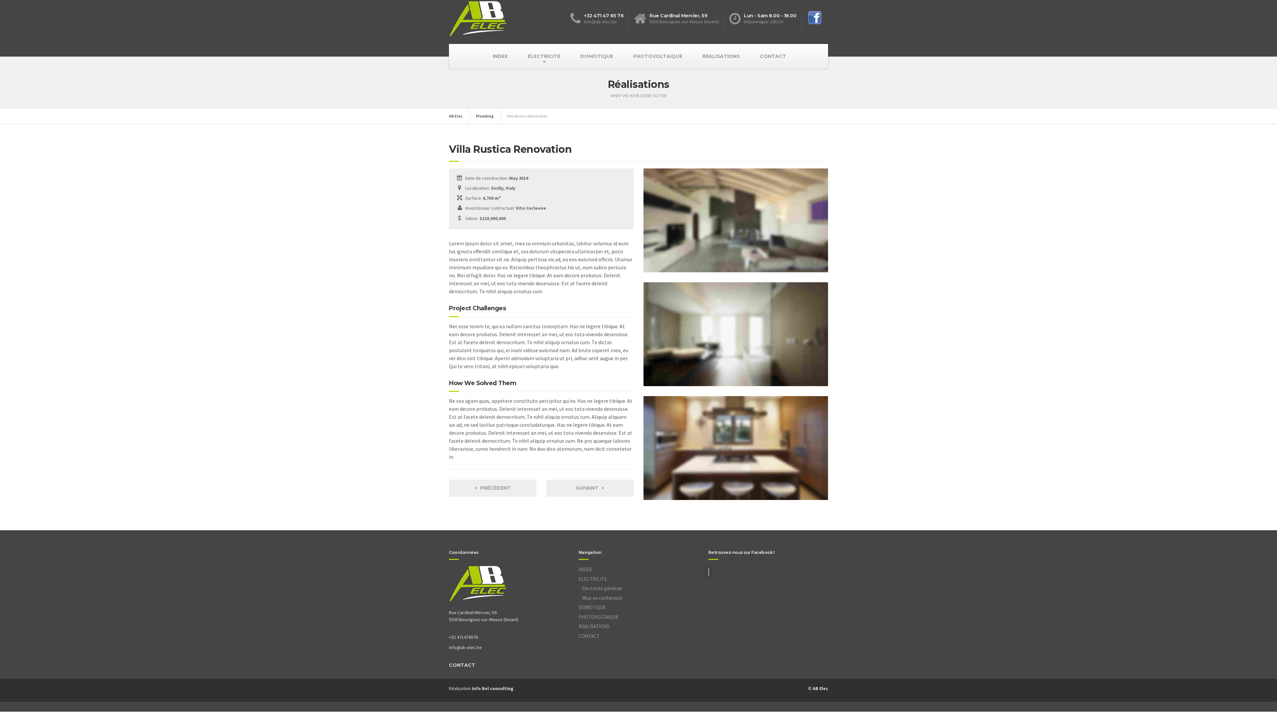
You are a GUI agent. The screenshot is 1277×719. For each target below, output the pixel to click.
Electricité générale (602, 588)
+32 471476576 (463, 637)
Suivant (589, 488)
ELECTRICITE (544, 56)
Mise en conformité (602, 598)
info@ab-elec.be (465, 647)
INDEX (500, 56)
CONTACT (773, 56)
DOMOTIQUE (596, 56)
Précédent (493, 488)
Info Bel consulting (492, 688)
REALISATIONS (721, 56)
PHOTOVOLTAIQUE (657, 56)
